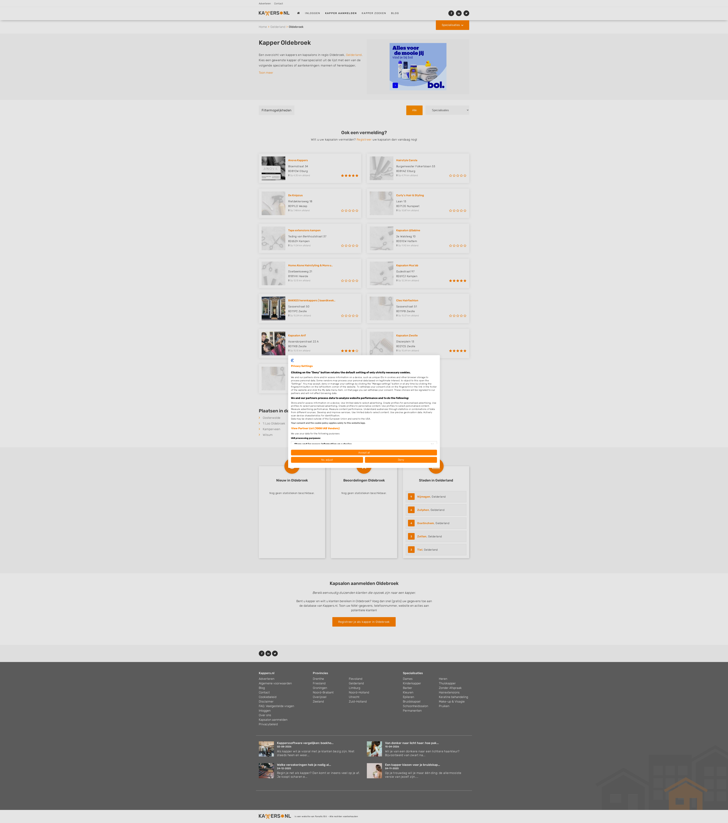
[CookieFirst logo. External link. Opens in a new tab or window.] (292, 360)
